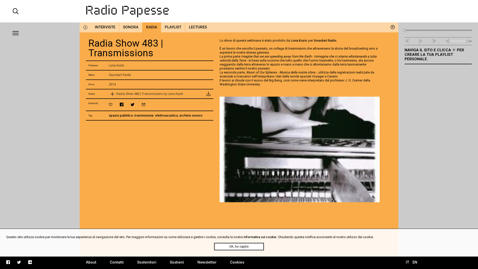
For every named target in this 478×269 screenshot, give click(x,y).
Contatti (117, 262)
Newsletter (207, 262)
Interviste (105, 27)
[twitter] (132, 104)
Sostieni (177, 262)
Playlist (173, 27)
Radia (151, 27)
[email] (143, 104)
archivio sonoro (190, 115)
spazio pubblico (121, 115)
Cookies (237, 262)
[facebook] (121, 104)
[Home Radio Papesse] (239, 11)
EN (415, 262)
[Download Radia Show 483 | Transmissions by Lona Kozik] (208, 93)
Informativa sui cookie (259, 237)
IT (407, 262)
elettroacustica (166, 115)
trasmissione (144, 115)
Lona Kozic (299, 40)
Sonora (130, 27)
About (91, 262)
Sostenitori (146, 262)
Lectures (198, 27)
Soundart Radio (325, 40)
